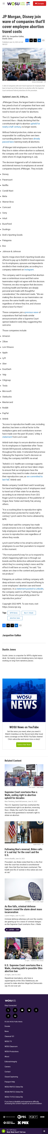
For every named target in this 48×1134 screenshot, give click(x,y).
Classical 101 (9, 1036)
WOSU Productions (12, 1051)
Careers (7, 1067)
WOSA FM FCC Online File (14, 1092)
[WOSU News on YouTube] (24, 700)
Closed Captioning (11, 1077)
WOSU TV (8, 1041)
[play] (3, 1131)
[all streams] (45, 1131)
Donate (40, 3)
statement (7, 437)
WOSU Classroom (11, 1046)
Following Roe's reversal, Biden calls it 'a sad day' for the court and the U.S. (23, 852)
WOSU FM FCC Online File (14, 1087)
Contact (7, 1072)
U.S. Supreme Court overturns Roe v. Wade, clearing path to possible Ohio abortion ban (24, 968)
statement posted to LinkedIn (29, 589)
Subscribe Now (24, 744)
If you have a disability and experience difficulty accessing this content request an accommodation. (23, 1102)
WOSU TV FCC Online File (14, 1097)
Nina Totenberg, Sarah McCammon (16, 801)
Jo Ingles (8, 975)
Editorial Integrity (11, 1062)
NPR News (14, 613)
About (7, 1056)
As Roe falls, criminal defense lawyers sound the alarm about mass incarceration (23, 909)
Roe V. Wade (28, 613)
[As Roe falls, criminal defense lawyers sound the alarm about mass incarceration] (24, 889)
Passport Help (10, 1082)
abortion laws (15, 618)
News (7, 1031)
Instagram (29, 269)
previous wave (31, 312)
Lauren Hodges (10, 916)
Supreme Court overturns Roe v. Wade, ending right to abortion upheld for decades (21, 795)
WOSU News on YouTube (24, 727)
